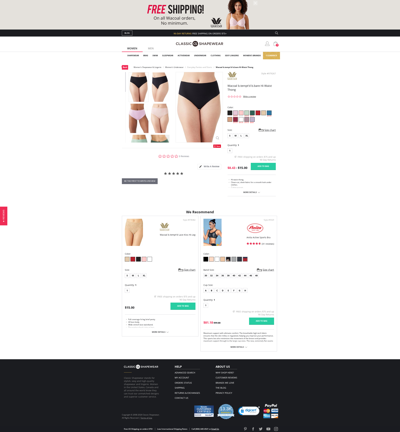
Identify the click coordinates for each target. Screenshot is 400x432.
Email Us (215, 429)
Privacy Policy (224, 392)
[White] (149, 259)
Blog (127, 33)
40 (234, 275)
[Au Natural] (263, 113)
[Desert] (222, 259)
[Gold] (228, 259)
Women (132, 48)
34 (217, 275)
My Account (182, 377)
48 (256, 275)
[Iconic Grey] (234, 259)
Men (151, 48)
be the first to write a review (139, 181)
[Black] (205, 259)
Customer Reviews (226, 377)
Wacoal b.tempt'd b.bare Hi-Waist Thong (234, 67)
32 (211, 275)
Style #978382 (189, 220)
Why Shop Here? (225, 372)
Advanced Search (185, 372)
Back (125, 67)
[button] (249, 411)
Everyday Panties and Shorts (199, 67)
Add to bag (263, 166)
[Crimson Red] (258, 113)
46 (251, 275)
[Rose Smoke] (241, 113)
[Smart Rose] (211, 259)
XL (246, 135)
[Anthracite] (239, 259)
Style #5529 (269, 220)
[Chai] (230, 119)
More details (250, 192)
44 (245, 275)
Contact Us (181, 397)
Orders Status (183, 382)
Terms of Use (146, 418)
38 (228, 275)
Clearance (271, 55)
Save (218, 146)
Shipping (180, 387)
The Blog (221, 387)
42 (239, 275)
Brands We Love (225, 382)
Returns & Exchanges (187, 392)
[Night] (230, 113)
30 (206, 275)
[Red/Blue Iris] (245, 259)
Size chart (270, 130)
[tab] (209, 166)
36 (222, 275)
